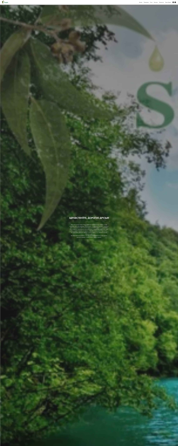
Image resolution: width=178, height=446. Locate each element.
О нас (151, 2)
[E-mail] (173, 2)
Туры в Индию (168, 2)
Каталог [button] (140, 2)
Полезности (161, 2)
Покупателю (146, 2)
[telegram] (175, 2)
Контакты (156, 2)
